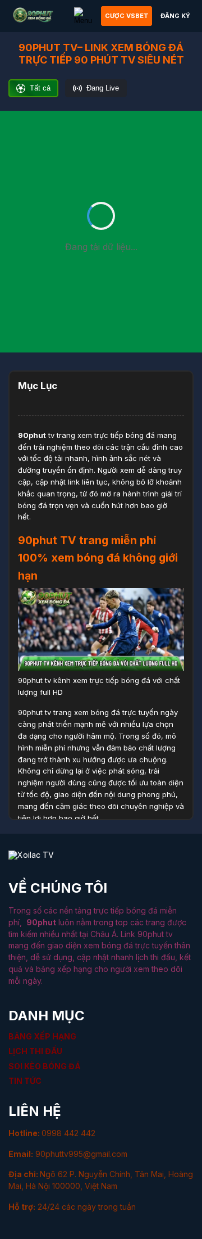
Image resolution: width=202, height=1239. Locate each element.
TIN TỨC (25, 1081)
